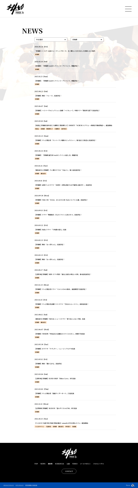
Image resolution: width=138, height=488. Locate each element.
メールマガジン (85, 464)
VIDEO (75, 464)
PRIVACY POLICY (8, 485)
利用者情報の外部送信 (31, 485)
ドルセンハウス (98, 464)
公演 (68, 464)
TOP (36, 464)
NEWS (42, 464)
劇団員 (50, 464)
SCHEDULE (59, 464)
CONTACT (69, 471)
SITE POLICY (20, 485)
